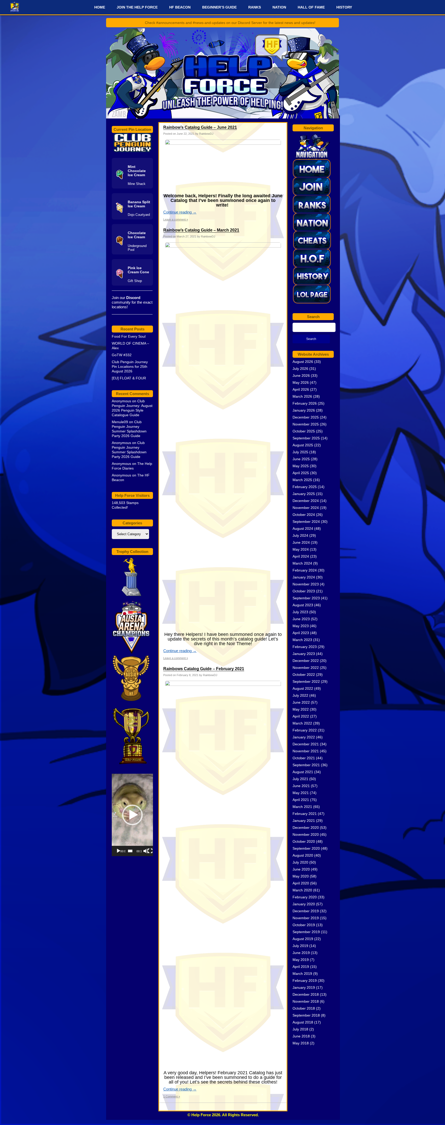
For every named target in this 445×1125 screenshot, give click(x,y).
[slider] (130, 851)
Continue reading (179, 212)
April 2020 (301, 883)
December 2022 (306, 661)
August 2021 (303, 772)
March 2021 (302, 807)
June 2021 (301, 786)
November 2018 (306, 1001)
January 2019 (304, 987)
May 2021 (301, 793)
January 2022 (304, 737)
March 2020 (302, 890)
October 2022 (304, 674)
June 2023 (301, 619)
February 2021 (305, 814)
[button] (132, 815)
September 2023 (306, 598)
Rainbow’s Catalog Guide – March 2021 (201, 230)
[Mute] (145, 851)
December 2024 (306, 501)
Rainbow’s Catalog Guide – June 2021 (200, 127)
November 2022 (306, 668)
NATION (279, 7)
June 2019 (301, 953)
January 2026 (304, 410)
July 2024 (300, 535)
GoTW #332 (122, 355)
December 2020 (306, 827)
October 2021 (304, 758)
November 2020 (306, 834)
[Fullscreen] (150, 851)
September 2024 (306, 521)
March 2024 (302, 563)
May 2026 (301, 382)
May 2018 (301, 1043)
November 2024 (306, 508)
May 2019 (301, 960)
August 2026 (303, 362)
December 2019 (306, 911)
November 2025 (306, 424)
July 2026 (300, 369)
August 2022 (303, 688)
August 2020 (303, 855)
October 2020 (304, 841)
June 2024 (301, 542)
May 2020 (301, 876)
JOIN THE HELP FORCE (137, 7)
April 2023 (301, 633)
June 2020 (301, 869)
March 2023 (302, 640)
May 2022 (301, 709)
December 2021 (306, 744)
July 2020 (300, 862)
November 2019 (306, 918)
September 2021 (306, 765)
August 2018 (303, 1022)
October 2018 (304, 1008)
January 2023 (304, 654)
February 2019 (305, 980)
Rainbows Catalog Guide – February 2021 (203, 669)
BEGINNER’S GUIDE (219, 7)
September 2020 (306, 848)
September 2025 (306, 438)
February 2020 (305, 897)
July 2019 (300, 946)
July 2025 (300, 452)
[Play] (118, 851)
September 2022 (306, 681)
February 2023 (305, 647)
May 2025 (301, 466)
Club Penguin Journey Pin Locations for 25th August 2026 (130, 366)
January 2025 (304, 494)
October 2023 (304, 591)
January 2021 (304, 821)
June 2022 (301, 702)
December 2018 (306, 994)
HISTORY (344, 7)
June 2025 (301, 459)
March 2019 (302, 973)
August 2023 (303, 605)
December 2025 (306, 417)
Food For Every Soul (129, 336)
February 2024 (305, 570)
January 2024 (304, 577)
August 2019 (303, 939)
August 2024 (303, 528)
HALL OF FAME (311, 7)
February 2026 (305, 403)
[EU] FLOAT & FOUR (129, 378)
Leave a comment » (175, 219)
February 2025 (305, 487)
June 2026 (301, 375)
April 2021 (301, 800)
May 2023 (301, 626)
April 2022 (301, 716)
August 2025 (303, 445)
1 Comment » (171, 1096)
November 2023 (306, 584)
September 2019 (306, 932)
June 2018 (301, 1036)
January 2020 (304, 904)
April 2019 (301, 967)
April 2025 (301, 473)
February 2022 (305, 730)
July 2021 (300, 779)
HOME (99, 7)
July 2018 (300, 1029)
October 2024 (304, 515)
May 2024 (301, 549)
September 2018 (306, 1015)
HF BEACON (180, 7)
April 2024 (301, 556)
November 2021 (306, 751)
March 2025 (302, 480)
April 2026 (301, 389)
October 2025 (304, 431)
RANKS (254, 7)
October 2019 (304, 925)
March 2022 (302, 723)
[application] (132, 815)
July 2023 (300, 612)
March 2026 (302, 396)
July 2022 (300, 695)
